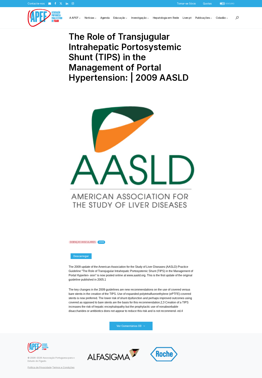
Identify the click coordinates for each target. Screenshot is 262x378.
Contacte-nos (36, 3)
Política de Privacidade (40, 367)
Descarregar (81, 256)
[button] (226, 3)
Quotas (207, 3)
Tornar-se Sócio (186, 3)
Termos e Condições (63, 367)
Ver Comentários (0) (129, 325)
